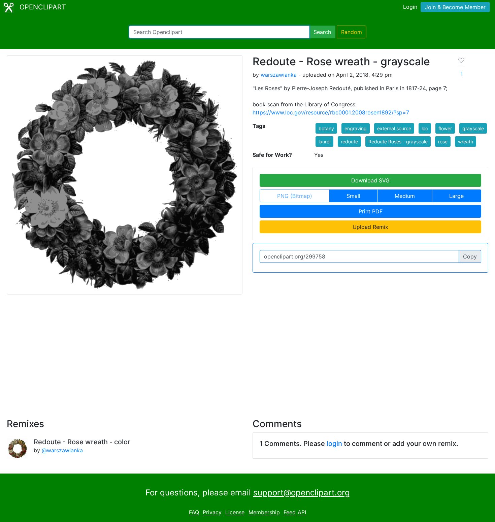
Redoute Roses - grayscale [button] (398, 141)
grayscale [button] (473, 128)
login (334, 444)
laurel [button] (324, 141)
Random (351, 32)
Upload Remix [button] (370, 226)
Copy (470, 256)
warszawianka (279, 74)
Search (322, 32)
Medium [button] (405, 196)
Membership (264, 512)
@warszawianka (62, 450)
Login (410, 6)
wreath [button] (465, 141)
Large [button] (456, 196)
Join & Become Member (455, 7)
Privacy (212, 512)
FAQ (194, 512)
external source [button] (394, 128)
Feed (290, 512)
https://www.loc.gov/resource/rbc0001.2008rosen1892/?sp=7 (331, 112)
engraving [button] (355, 128)
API (302, 512)
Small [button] (353, 196)
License (234, 512)
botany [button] (326, 128)
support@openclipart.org (301, 492)
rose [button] (443, 141)
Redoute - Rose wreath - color (82, 442)
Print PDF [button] (371, 211)
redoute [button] (349, 141)
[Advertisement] (247, 352)
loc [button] (425, 128)
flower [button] (445, 128)
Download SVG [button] (370, 180)
